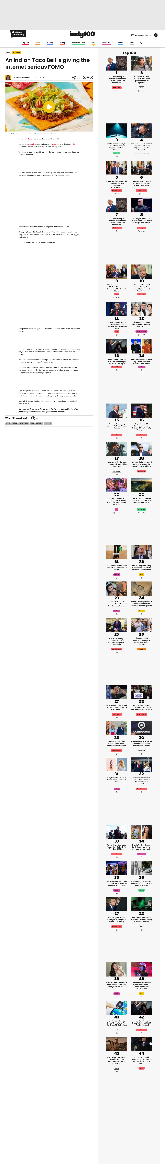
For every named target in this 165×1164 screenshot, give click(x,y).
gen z (141, 994)
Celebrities (106, 43)
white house (117, 88)
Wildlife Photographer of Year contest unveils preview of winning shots (141, 604)
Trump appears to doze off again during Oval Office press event (141, 183)
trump (142, 1068)
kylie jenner (141, 854)
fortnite (116, 1030)
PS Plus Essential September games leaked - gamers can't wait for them (141, 1127)
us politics (141, 294)
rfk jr (116, 294)
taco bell (16, 52)
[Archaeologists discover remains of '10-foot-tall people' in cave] (141, 868)
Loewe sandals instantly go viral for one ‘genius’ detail (117, 568)
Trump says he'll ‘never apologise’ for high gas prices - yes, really (116, 920)
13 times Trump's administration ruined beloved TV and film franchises (116, 80)
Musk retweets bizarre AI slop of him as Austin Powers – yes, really (141, 362)
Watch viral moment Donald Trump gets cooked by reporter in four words (141, 288)
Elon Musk (141, 367)
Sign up (22, 242)
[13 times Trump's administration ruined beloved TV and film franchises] (116, 63)
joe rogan (141, 228)
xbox (141, 926)
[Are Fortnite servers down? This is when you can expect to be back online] (116, 1007)
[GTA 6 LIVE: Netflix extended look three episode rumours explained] (141, 63)
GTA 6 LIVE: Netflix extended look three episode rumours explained (141, 80)
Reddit (32, 144)
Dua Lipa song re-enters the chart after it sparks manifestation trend (117, 883)
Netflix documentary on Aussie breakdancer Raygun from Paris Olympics (117, 147)
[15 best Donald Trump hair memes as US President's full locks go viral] (116, 309)
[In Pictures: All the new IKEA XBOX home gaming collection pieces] (141, 904)
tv (116, 509)
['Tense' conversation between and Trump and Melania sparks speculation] (141, 764)
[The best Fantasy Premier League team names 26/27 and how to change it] (141, 130)
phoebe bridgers (141, 331)
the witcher (116, 471)
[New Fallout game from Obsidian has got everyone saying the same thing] (116, 1044)
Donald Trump (116, 435)
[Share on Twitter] (88, 77)
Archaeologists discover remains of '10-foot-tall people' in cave (141, 883)
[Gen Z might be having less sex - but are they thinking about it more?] (116, 764)
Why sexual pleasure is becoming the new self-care (117, 780)
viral (116, 331)
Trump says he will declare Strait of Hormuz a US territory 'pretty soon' (141, 1060)
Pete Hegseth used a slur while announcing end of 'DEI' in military (116, 707)
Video (120, 43)
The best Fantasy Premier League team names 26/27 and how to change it (141, 147)
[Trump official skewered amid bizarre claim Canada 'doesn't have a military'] (141, 449)
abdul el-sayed (141, 714)
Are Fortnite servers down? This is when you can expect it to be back (117, 1023)
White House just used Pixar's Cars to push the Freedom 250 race (117, 847)
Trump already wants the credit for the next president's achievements (116, 184)
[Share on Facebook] (84, 77)
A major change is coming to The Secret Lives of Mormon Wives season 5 (116, 501)
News (37, 43)
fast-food (28, 139)
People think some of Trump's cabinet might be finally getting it (116, 362)
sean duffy (141, 471)
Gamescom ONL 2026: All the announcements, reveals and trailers (141, 744)
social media (23, 424)
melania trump (116, 750)
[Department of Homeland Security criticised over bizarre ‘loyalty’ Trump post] (141, 410)
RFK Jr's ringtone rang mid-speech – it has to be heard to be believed (141, 568)
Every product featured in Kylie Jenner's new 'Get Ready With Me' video (116, 985)
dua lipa (116, 890)
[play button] (49, 107)
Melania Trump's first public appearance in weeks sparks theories (116, 744)
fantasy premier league (141, 153)
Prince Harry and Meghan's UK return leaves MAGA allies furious (141, 641)
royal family (141, 649)
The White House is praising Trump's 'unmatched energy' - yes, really (117, 641)
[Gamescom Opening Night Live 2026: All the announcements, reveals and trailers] (141, 728)
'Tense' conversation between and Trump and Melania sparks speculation (141, 781)
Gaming (50, 43)
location (39, 424)
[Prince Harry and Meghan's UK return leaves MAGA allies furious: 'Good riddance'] (141, 625)
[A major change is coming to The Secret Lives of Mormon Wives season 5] (116, 485)
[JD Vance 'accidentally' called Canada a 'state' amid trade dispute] (116, 1149)
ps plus (141, 1135)
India (73, 144)
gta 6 (141, 88)
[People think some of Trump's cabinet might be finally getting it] (116, 346)
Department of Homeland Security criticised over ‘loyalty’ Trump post (141, 427)
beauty (116, 994)
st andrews (141, 509)
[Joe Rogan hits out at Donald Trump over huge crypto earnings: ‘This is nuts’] (141, 205)
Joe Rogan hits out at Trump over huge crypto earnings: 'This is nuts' (141, 221)
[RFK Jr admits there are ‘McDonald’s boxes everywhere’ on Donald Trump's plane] (116, 271)
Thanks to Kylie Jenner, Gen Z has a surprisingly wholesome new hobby (141, 847)
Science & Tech (78, 43)
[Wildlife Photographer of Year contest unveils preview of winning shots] (141, 588)
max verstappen (117, 1135)
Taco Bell (55, 144)
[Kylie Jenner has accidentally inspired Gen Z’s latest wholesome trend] (141, 831)
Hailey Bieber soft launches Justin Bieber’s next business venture (117, 604)
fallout (117, 1068)
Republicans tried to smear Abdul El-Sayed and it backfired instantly (141, 707)
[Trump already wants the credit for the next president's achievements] (116, 168)
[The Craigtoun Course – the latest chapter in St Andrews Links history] (141, 485)
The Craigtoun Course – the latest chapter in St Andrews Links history (142, 500)
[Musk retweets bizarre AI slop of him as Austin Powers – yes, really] (141, 346)
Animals (141, 611)
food (32, 424)
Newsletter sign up (143, 35)
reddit (14, 424)
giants (141, 890)
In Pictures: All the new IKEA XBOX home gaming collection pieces (141, 920)
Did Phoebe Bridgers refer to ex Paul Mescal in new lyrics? (141, 324)
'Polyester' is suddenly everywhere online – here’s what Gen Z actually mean (141, 986)
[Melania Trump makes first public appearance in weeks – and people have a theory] (116, 728)
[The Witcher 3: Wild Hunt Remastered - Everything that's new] (116, 449)
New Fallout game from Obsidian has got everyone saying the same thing (116, 1060)
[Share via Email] (91, 77)
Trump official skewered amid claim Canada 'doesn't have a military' (141, 464)
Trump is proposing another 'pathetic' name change (117, 426)
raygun (116, 153)
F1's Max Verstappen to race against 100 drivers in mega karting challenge (117, 1127)
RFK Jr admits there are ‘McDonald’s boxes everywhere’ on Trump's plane (116, 288)
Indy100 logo (82, 34)
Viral (93, 43)
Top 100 (25, 43)
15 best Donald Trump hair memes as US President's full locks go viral (117, 325)
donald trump (116, 190)
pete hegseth (117, 714)
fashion (116, 574)
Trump (62, 43)
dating (117, 789)
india (8, 424)
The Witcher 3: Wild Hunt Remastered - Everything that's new (117, 464)
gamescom (141, 750)
